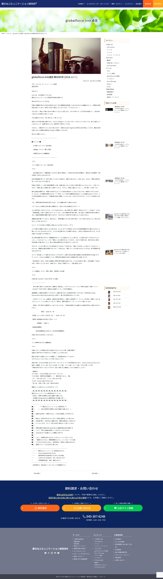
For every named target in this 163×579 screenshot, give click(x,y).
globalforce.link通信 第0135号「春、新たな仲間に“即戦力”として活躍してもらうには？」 (122, 215)
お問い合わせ (158, 4)
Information (111, 47)
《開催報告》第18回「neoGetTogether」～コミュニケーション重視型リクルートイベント (121, 109)
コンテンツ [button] (129, 4)
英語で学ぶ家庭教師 (80, 559)
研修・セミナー (79, 556)
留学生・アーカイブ (113, 97)
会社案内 (139, 4)
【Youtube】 (109, 58)
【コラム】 (108, 68)
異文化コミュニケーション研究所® (50, 549)
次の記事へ (95, 473)
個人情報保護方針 (121, 552)
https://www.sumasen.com (91, 363)
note (108, 71)
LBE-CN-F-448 (116, 299)
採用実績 (109, 94)
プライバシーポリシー (122, 555)
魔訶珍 (109, 60)
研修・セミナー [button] (117, 4)
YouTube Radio (111, 65)
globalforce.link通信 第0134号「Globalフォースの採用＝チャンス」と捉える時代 (122, 251)
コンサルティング (93, 4)
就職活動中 (110, 92)
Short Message (111, 81)
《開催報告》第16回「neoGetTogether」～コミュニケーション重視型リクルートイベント (121, 180)
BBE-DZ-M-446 (117, 307)
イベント (109, 52)
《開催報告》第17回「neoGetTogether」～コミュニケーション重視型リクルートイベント (121, 145)
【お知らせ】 (109, 44)
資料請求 (148, 4)
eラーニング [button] (104, 4)
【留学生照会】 (110, 89)
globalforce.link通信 (95, 81)
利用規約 (118, 550)
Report (109, 84)
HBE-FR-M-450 (117, 291)
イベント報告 (111, 73)
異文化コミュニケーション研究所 (19, 3)
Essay (108, 87)
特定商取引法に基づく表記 (123, 545)
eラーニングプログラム (82, 554)
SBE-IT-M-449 (116, 295)
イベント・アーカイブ (113, 55)
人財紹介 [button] (81, 4)
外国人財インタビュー (113, 63)
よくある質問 (119, 542)
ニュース (109, 50)
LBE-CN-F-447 (116, 303)
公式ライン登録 (125, 508)
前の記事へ (37, 473)
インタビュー (111, 79)
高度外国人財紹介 (80, 548)
